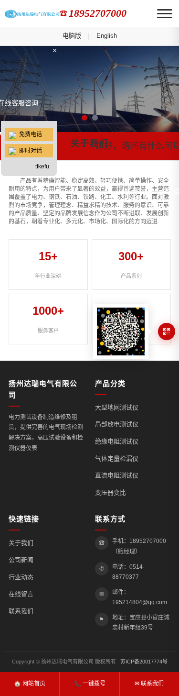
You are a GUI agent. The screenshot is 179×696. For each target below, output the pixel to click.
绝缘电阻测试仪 (116, 441)
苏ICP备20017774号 (144, 661)
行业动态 (21, 577)
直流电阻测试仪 (116, 475)
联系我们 (21, 611)
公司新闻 (21, 559)
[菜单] (164, 13)
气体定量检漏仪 (116, 458)
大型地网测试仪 (116, 407)
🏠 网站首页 (29, 683)
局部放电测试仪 (116, 424)
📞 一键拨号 (89, 683)
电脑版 (72, 35)
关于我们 (21, 542)
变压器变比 (110, 492)
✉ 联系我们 (149, 683)
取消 (130, 192)
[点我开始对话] (29, 84)
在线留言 (21, 593)
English (106, 35)
